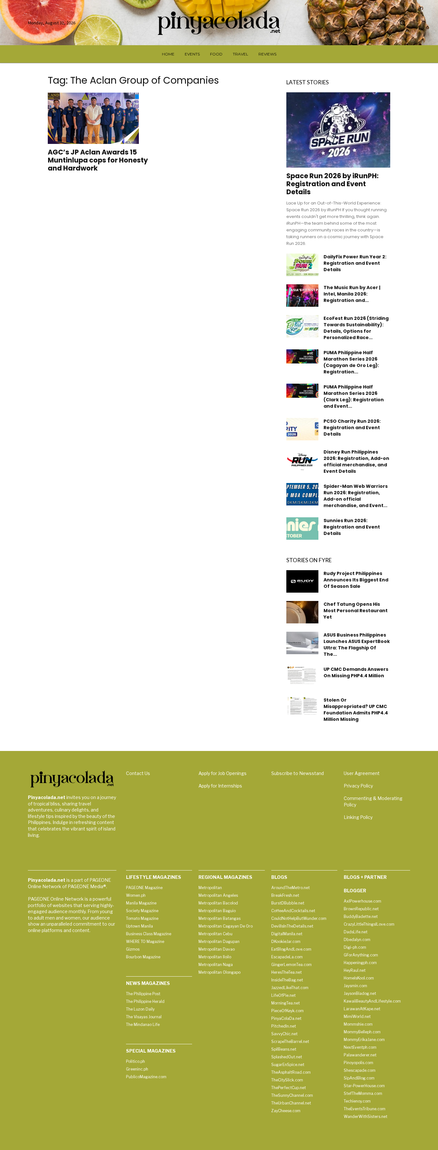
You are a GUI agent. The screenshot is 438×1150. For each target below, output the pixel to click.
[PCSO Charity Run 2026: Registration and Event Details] (302, 429)
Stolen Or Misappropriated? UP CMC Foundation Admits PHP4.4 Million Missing (356, 709)
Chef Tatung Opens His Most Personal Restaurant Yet (356, 610)
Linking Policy (358, 817)
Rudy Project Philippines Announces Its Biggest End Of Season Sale (356, 579)
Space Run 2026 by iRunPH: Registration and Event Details (332, 183)
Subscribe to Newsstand (297, 773)
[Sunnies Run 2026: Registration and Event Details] (302, 528)
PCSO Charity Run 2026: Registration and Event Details (352, 427)
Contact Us (138, 773)
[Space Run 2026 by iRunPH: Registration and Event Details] (338, 130)
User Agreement (362, 773)
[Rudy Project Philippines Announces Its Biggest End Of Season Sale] (302, 581)
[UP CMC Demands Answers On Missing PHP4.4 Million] (302, 675)
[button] (402, 22)
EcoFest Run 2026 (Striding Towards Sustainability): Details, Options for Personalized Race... (356, 328)
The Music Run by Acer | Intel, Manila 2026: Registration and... (352, 294)
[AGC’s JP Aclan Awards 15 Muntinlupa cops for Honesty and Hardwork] (100, 118)
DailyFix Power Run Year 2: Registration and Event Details (355, 263)
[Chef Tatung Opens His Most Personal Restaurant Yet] (302, 612)
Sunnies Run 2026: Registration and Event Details (352, 527)
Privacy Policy (358, 785)
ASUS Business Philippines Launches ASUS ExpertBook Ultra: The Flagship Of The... (357, 644)
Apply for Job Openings (222, 773)
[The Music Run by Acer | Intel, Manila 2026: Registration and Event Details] (302, 295)
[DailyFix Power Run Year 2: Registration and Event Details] (302, 265)
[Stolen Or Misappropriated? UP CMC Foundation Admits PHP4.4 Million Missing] (302, 706)
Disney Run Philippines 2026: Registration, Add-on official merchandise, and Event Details (356, 461)
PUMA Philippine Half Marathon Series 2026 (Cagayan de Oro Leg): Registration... (351, 362)
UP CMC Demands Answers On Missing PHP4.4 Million (356, 672)
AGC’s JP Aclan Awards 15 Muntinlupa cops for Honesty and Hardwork (98, 160)
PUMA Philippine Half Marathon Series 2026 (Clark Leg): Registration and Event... (354, 396)
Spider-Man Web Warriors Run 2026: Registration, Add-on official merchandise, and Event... (356, 496)
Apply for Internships (220, 785)
